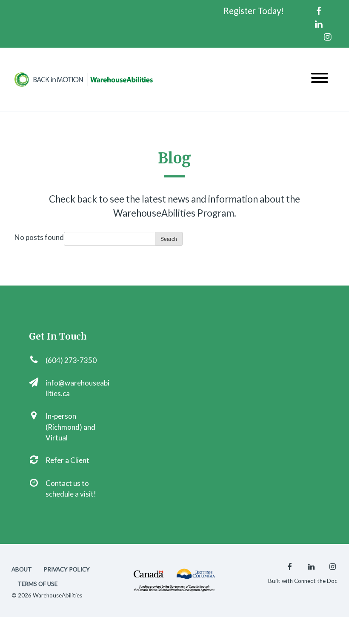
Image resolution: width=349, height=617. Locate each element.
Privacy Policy (66, 569)
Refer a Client (67, 460)
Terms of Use (37, 583)
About (21, 569)
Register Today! (253, 11)
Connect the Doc (316, 580)
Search (168, 239)
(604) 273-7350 (71, 360)
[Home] (83, 79)
